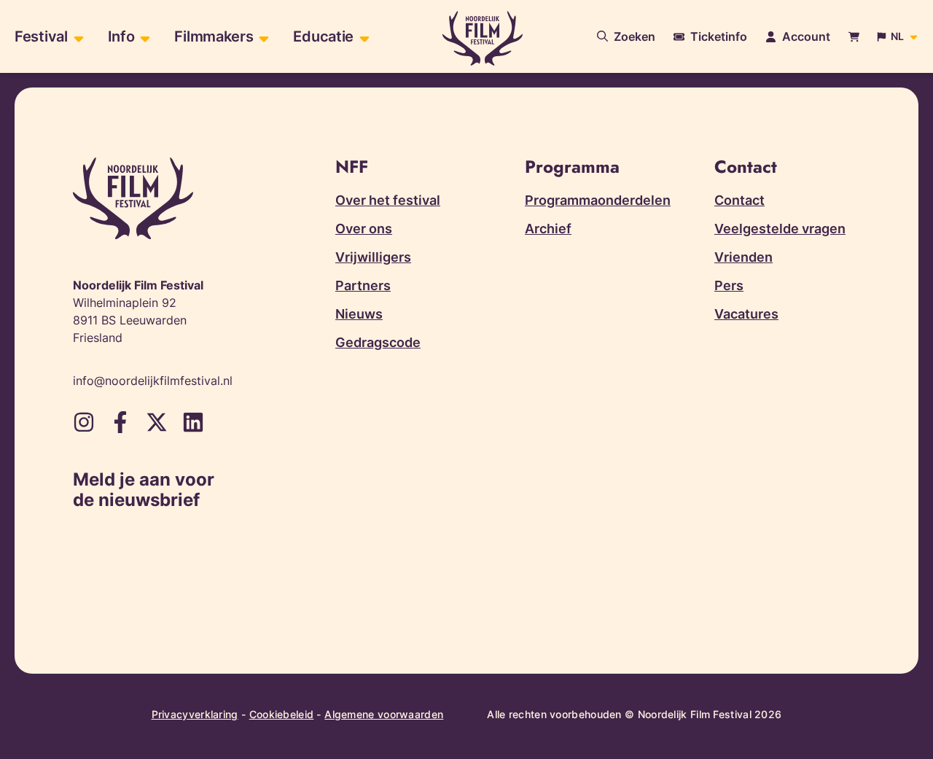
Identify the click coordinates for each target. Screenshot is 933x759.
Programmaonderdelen (598, 200)
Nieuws (359, 314)
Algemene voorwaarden (383, 714)
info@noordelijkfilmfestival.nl (153, 380)
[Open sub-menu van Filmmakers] (262, 36)
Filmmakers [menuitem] (213, 36)
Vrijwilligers (373, 257)
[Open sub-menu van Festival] (76, 36)
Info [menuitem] (121, 36)
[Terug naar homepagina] (482, 38)
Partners (363, 285)
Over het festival (387, 200)
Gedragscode (378, 342)
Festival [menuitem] (41, 36)
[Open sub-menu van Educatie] (362, 36)
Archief (548, 228)
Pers (728, 285)
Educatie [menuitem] (323, 36)
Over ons (363, 228)
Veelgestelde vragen (780, 228)
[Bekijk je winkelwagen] (853, 36)
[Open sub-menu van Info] (143, 36)
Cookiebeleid (281, 714)
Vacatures (746, 314)
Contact (739, 200)
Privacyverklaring (195, 714)
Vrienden (743, 257)
